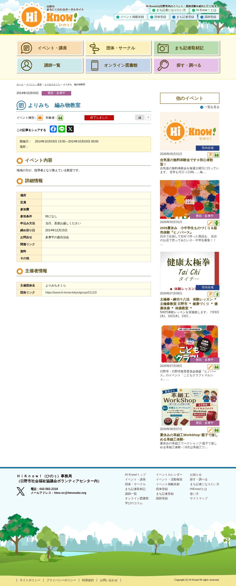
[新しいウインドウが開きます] (24, 492)
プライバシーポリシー (61, 580)
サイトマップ (199, 498)
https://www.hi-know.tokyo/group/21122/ (71, 292)
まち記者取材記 (135, 489)
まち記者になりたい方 (171, 10)
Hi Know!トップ (135, 474)
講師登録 (210, 16)
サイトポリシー (30, 580)
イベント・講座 (34, 84)
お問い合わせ (109, 580)
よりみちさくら (52, 84)
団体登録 (160, 16)
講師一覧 (131, 493)
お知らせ (196, 474)
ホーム (20, 84)
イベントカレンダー (169, 474)
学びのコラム (134, 503)
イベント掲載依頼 (132, 16)
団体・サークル (135, 484)
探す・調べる (199, 479)
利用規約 (88, 580)
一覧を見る (212, 107)
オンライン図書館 (137, 498)
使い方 (194, 493)
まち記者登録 (185, 16)
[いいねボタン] (139, 117)
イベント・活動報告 (169, 479)
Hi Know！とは (206, 10)
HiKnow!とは (198, 489)
